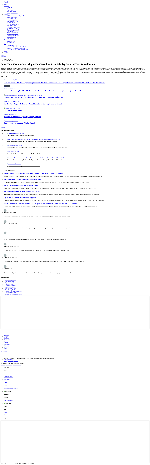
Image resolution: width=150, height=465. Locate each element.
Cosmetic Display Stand (13, 24)
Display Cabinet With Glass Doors (13, 291)
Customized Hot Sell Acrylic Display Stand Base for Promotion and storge (33, 97)
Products (6, 14)
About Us (6, 6)
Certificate (9, 7)
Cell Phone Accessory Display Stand (16, 48)
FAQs (5, 51)
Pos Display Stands (9, 281)
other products (10, 38)
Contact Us (6, 52)
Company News (11, 41)
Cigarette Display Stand (13, 30)
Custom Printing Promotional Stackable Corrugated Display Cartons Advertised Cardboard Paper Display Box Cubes (37, 147)
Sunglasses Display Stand (13, 27)
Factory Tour (10, 8)
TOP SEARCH (17, 365)
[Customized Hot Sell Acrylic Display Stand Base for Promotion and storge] (23, 95)
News (5, 39)
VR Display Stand (11, 25)
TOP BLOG (9, 365)
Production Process (11, 11)
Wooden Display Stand (12, 21)
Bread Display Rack (10, 290)
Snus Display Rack (11, 18)
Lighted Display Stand (10, 287)
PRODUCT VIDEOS (12, 45)
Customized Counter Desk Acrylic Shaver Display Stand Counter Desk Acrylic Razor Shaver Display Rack (35, 159)
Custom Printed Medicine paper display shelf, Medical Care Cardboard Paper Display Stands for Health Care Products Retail (54, 83)
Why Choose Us (11, 10)
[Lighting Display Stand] (12, 108)
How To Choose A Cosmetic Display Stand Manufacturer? (22, 179)
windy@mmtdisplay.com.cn (11, 361)
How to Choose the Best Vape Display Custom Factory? (21, 185)
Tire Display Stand (9, 284)
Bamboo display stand (12, 32)
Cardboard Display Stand (13, 35)
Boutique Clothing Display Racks (13, 294)
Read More (6, 86)
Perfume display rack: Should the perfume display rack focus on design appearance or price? (33, 173)
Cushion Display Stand (10, 292)
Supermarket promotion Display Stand (19, 123)
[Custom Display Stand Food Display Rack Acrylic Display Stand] (13, 151)
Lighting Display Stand (13, 110)
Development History (12, 13)
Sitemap (3, 365)
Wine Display (10, 31)
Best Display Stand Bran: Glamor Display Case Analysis (22, 191)
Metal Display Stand (12, 20)
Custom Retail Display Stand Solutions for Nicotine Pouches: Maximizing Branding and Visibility (43, 91)
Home (5, 4)
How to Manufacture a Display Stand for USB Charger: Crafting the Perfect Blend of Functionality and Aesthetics (40, 203)
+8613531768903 (8, 359)
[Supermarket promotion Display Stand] (11, 121)
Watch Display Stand (12, 28)
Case (5, 44)
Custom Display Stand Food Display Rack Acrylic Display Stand (23, 153)
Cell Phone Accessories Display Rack (16, 15)
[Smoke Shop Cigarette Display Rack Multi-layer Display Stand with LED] (11, 101)
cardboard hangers (11, 37)
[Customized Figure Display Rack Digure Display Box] (16, 133)
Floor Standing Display (10, 288)
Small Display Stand (12, 23)
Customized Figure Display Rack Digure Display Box (20, 135)
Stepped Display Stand (10, 285)
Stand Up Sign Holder (10, 280)
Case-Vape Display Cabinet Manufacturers (17, 49)
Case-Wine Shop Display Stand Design (16, 46)
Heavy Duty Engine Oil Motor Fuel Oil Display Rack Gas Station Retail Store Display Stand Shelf (32, 141)
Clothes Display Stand (12, 34)
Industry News (10, 42)
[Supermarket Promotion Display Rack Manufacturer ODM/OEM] (14, 164)
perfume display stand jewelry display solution (22, 117)
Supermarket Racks (10, 282)
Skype (5, 412)
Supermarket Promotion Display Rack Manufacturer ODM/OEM (23, 166)
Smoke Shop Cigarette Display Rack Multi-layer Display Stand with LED (33, 104)
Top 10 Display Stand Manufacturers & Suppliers (20, 197)
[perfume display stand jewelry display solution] (10, 114)
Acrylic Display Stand (12, 17)
